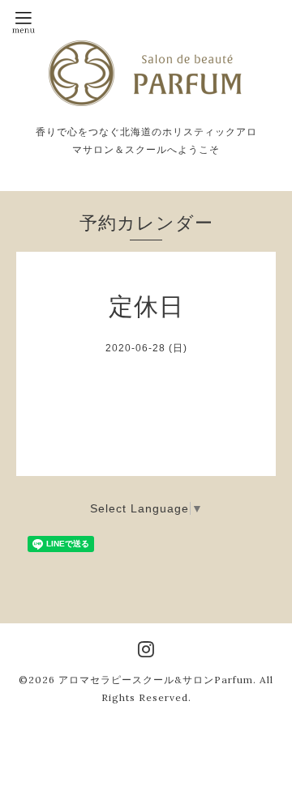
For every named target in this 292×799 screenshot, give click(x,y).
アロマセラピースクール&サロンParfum (155, 680)
